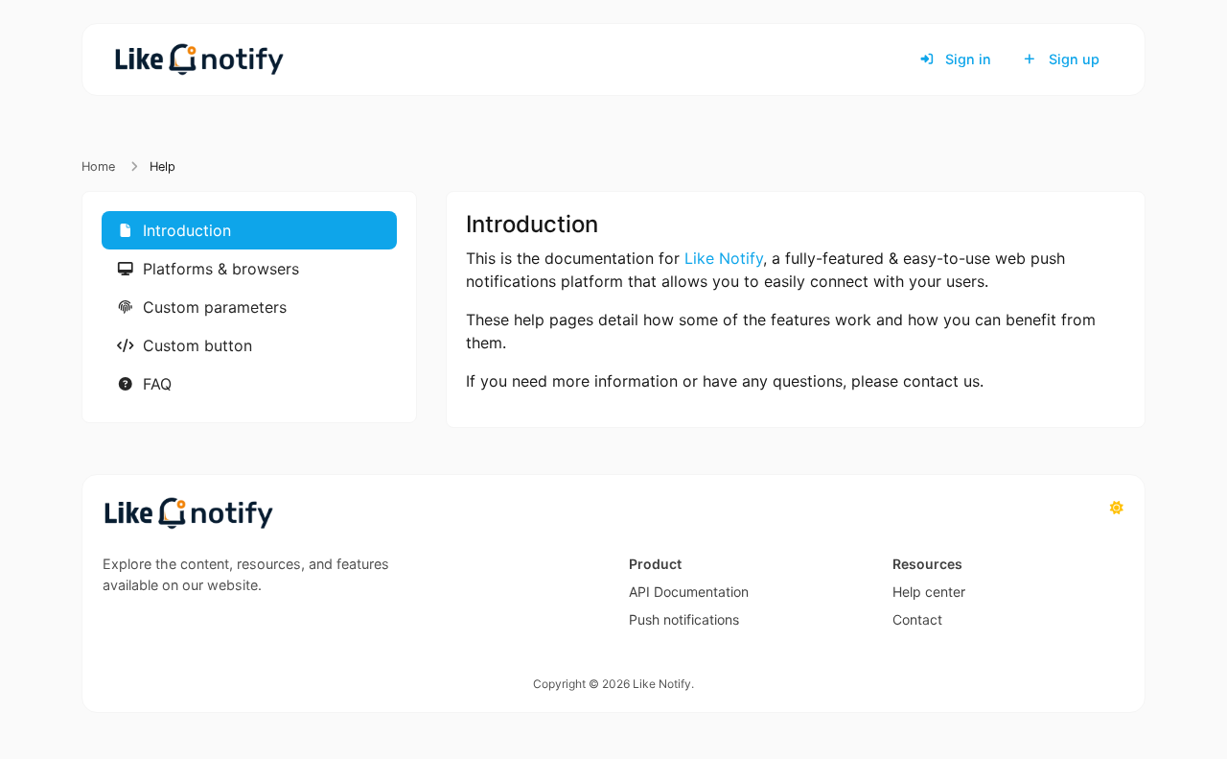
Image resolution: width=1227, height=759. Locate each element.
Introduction (184, 230)
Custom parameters (212, 307)
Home (98, 166)
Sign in (966, 59)
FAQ (155, 383)
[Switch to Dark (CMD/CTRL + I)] (1116, 507)
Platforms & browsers (218, 268)
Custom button (195, 345)
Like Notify (723, 258)
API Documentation (689, 591)
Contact (917, 619)
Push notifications (684, 619)
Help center (928, 591)
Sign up (1072, 59)
